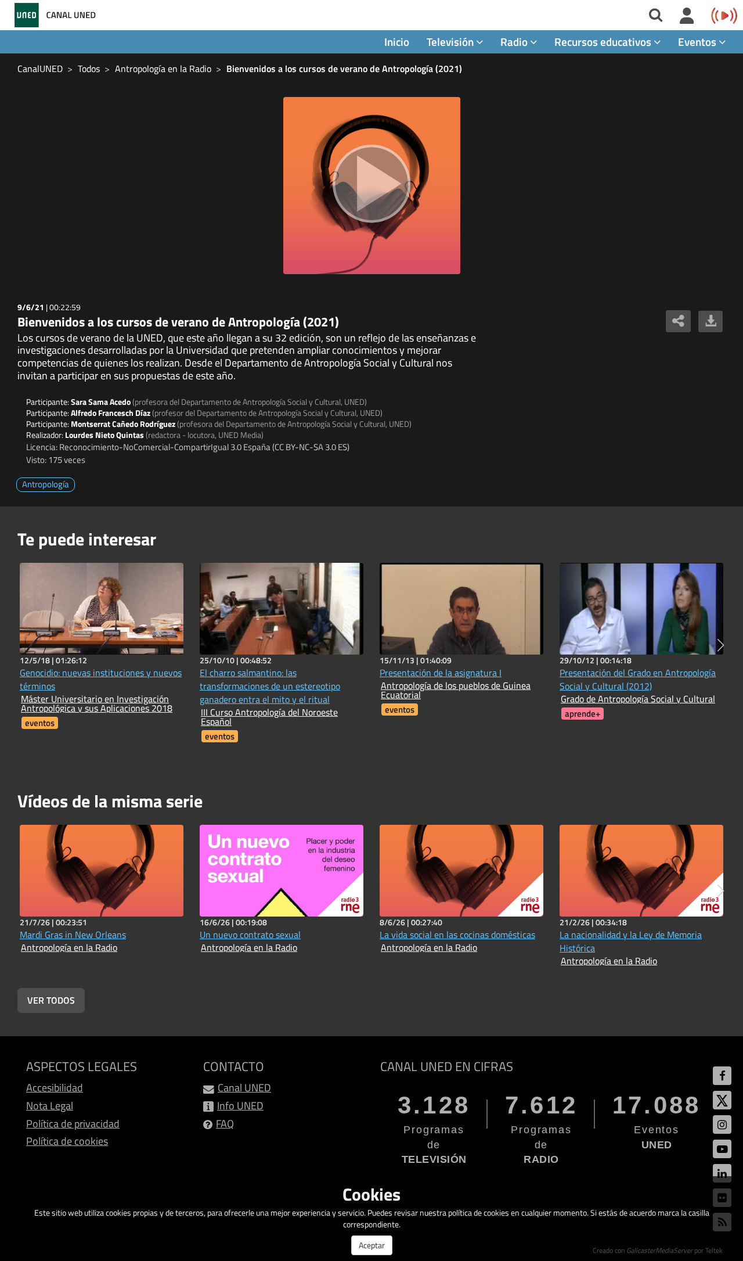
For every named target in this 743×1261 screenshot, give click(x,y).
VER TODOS (51, 1000)
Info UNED (240, 1105)
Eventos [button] (698, 41)
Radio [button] (515, 41)
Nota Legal (49, 1105)
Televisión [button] (451, 41)
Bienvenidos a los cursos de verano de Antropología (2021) (344, 69)
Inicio (396, 41)
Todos (89, 69)
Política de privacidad (73, 1123)
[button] (720, 645)
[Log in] (687, 16)
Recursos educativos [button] (604, 41)
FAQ (225, 1123)
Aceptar (372, 1245)
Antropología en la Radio (163, 69)
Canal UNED (244, 1087)
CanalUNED (40, 69)
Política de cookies (67, 1141)
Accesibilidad (54, 1087)
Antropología (45, 484)
